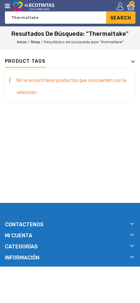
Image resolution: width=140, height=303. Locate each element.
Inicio (22, 42)
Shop (35, 42)
